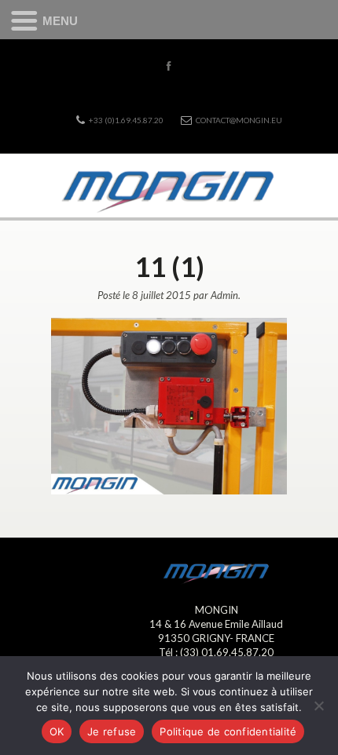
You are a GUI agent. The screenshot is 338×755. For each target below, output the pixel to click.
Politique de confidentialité (228, 731)
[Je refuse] (318, 705)
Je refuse (111, 731)
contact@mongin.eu (239, 120)
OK (57, 731)
